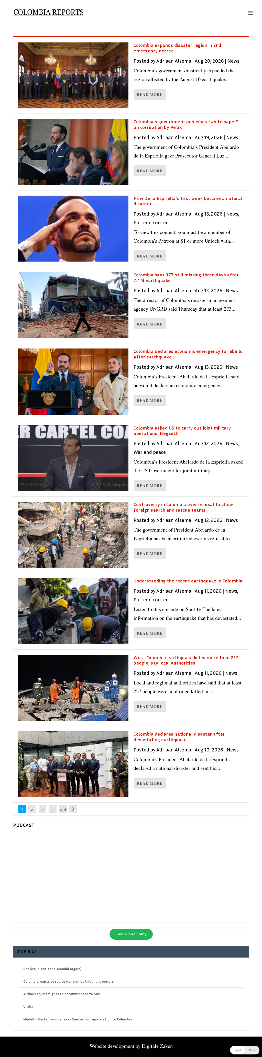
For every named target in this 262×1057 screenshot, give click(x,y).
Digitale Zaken (157, 1045)
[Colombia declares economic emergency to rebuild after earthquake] (73, 381)
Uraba (28, 1006)
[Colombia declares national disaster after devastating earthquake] (73, 764)
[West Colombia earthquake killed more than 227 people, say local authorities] (73, 688)
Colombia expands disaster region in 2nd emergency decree (177, 47)
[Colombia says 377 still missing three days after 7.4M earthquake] (73, 305)
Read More (149, 94)
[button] (244, 1050)
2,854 (63, 813)
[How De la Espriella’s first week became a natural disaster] (73, 229)
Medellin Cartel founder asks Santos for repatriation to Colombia (77, 1019)
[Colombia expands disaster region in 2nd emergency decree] (73, 75)
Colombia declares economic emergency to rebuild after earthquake (188, 353)
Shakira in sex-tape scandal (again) (52, 968)
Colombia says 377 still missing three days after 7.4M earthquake (186, 277)
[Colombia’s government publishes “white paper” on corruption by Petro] (73, 152)
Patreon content (152, 222)
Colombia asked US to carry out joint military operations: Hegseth (182, 430)
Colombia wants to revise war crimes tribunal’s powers (68, 981)
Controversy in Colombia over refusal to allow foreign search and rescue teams (183, 507)
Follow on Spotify (131, 934)
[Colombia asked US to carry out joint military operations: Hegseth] (73, 458)
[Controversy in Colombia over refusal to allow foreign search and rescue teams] (73, 535)
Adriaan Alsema (173, 61)
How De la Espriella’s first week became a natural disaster (188, 201)
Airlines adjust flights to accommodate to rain (61, 994)
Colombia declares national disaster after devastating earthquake (179, 736)
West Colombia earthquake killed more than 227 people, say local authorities (186, 660)
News (233, 61)
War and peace (150, 452)
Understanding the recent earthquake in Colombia (188, 580)
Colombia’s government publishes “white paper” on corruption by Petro (186, 124)
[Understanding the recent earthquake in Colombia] (73, 611)
